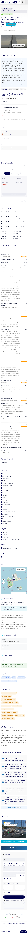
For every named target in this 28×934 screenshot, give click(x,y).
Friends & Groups (21, 677)
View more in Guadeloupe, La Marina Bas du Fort (14, 841)
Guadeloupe (14, 10)
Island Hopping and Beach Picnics (8, 699)
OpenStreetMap (18, 592)
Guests (6, 892)
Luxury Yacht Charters (6, 705)
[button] (3, 580)
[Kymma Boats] (4, 2)
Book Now (23, 931)
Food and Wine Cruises (6, 696)
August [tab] (7, 173)
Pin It (14, 917)
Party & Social (13, 680)
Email (21, 917)
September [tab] (15, 173)
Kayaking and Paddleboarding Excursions (10, 702)
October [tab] (24, 173)
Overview (4, 89)
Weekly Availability (13, 89)
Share (7, 914)
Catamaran (4, 8)
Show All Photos (18, 45)
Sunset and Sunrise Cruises (7, 715)
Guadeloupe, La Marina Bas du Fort (9, 12)
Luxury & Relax (5, 680)
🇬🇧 (9, 2)
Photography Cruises (17, 705)
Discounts (23, 89)
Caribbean (4, 10)
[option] (14, 829)
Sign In (19, 2)
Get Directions (21, 569)
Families (14, 677)
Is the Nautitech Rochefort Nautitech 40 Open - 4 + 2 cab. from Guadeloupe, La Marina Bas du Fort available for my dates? (15, 766)
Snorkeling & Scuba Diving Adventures (9, 712)
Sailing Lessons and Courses (7, 709)
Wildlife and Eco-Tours (19, 715)
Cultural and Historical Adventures (9, 693)
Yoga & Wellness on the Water (8, 718)
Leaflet (12, 592)
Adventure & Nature (6, 677)
